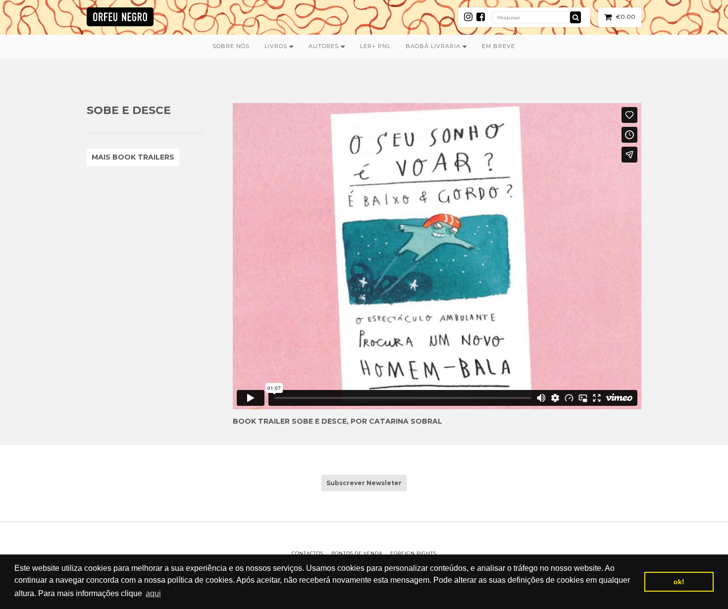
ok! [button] (679, 582)
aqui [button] (153, 593)
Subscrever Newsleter (364, 483)
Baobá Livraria (434, 46)
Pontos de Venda (356, 553)
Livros (276, 46)
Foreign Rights (413, 553)
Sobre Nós (231, 46)
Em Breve (498, 46)
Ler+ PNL (375, 46)
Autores (325, 46)
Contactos (307, 553)
